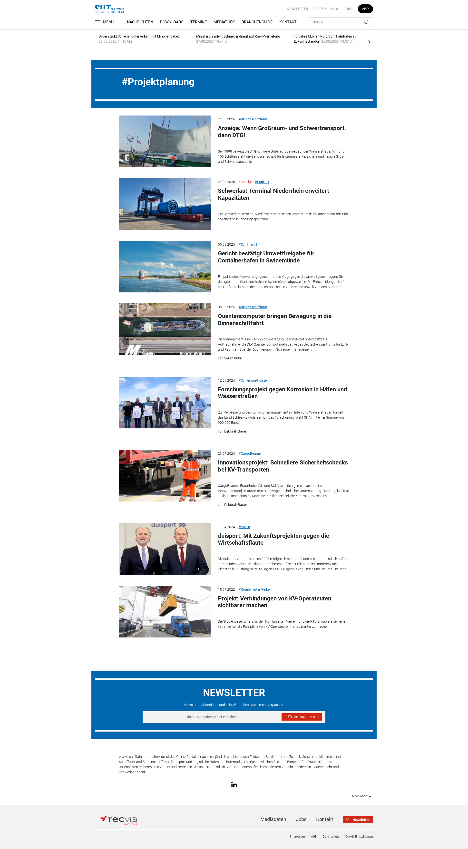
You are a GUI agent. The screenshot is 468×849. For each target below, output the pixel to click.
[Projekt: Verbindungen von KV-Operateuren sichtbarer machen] (165, 611)
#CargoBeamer (250, 453)
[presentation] (369, 41)
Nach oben (359, 796)
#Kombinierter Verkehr (256, 589)
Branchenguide (257, 22)
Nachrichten (140, 22)
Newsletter (297, 9)
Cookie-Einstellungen (359, 836)
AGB (314, 836)
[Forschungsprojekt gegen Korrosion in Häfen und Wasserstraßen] (165, 402)
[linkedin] (234, 784)
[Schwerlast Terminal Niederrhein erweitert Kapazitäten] (165, 204)
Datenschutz (331, 836)
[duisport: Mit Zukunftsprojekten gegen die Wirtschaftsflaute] (165, 549)
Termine (198, 22)
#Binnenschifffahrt (253, 119)
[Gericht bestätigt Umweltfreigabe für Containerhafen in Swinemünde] (165, 266)
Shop (334, 9)
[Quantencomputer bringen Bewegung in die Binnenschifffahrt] (165, 329)
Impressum (297, 836)
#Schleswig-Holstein (254, 380)
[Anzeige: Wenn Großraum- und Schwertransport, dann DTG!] (165, 141)
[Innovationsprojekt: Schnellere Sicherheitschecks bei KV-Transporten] (165, 476)
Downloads (172, 22)
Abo (365, 9)
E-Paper (319, 9)
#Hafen (244, 527)
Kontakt (288, 22)
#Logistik (262, 182)
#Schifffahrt (248, 244)
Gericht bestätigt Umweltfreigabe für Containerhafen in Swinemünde (266, 257)
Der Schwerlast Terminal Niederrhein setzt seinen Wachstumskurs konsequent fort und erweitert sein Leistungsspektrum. (283, 216)
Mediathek (224, 22)
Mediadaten (273, 819)
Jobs (348, 9)
